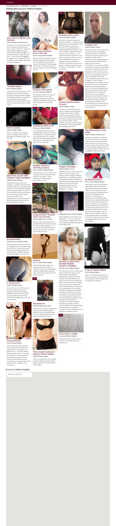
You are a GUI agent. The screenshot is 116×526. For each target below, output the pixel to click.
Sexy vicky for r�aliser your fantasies (19, 39)
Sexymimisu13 (39, 304)
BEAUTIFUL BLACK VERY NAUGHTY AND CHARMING (18, 177)
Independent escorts (12, 6)
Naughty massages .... (68, 167)
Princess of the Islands (42, 90)
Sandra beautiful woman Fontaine (69, 103)
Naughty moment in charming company (41, 166)
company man (91, 45)
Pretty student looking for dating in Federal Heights (44, 353)
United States (24, 6)
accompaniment (13, 239)
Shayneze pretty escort (69, 35)
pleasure (36, 260)
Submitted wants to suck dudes (95, 131)
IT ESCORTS (10, 2)
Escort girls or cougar (68, 334)
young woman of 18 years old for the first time (44, 216)
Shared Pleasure (14, 341)
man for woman (13, 128)
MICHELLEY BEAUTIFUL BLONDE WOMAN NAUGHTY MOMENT (69, 264)
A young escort (13, 283)
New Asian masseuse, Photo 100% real (42, 52)
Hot (60, 212)
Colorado (33, 6)
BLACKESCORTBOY (93, 179)
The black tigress (14, 86)
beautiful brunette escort (43, 126)
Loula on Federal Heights (95, 270)
